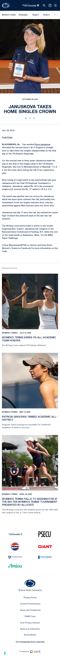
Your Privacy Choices (30, 623)
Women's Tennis (10, 333)
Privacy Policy (30, 598)
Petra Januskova (42, 145)
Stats (45, 15)
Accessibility (30, 635)
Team (34, 15)
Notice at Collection (30, 629)
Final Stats (7, 137)
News (57, 15)
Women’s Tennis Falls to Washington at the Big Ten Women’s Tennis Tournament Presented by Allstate (29, 502)
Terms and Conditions (30, 610)
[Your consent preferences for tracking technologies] (5, 653)
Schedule (23, 15)
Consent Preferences (30, 604)
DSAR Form (30, 616)
